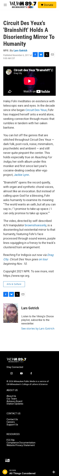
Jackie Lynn (21, 174)
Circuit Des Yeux (36, 110)
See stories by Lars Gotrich (37, 328)
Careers (11, 422)
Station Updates (15, 404)
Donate (48, 4)
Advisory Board (14, 401)
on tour (43, 259)
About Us (11, 396)
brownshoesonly (35, 225)
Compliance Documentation (21, 442)
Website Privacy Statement (21, 445)
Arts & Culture (14, 284)
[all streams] (54, 472)
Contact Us (12, 419)
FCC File (11, 440)
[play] (5, 472)
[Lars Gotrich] (10, 313)
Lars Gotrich (20, 50)
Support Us (12, 424)
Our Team (12, 399)
